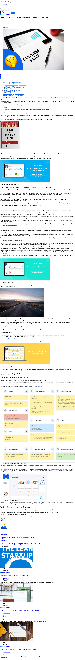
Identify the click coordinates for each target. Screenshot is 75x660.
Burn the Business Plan (5, 115)
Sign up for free (4, 514)
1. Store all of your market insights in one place (15, 85)
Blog (2, 12)
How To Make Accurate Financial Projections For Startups (18, 649)
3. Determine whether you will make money (15, 87)
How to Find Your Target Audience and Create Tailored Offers (19, 517)
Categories (5, 4)
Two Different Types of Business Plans (11, 90)
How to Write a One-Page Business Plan (14, 338)
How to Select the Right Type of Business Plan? (13, 94)
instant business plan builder (57, 469)
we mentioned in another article (15, 255)
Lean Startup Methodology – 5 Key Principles (14, 575)
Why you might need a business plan (11, 83)
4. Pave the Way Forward (11, 89)
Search (13, 13)
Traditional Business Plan (10, 92)
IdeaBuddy (5, 21)
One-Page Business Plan (10, 91)
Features (4, 5)
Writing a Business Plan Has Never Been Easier (13, 95)
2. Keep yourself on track (10, 86)
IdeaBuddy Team (7, 578)
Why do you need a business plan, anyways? (13, 82)
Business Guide (53, 470)
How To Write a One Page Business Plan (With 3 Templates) (19, 610)
